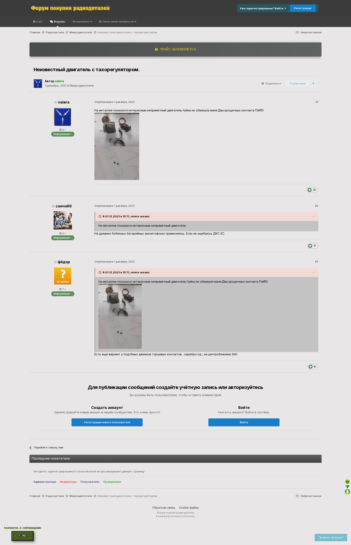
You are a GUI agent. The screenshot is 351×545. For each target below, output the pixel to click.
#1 (317, 101)
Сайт (39, 21)
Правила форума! (330, 537)
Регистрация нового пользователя (107, 422)
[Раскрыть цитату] (100, 216)
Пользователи (89, 481)
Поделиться (272, 83)
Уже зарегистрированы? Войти (262, 8)
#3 (316, 261)
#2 (316, 205)
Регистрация (302, 8)
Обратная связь (163, 507)
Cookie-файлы (189, 507)
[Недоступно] (120, 300)
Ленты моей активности (118, 21)
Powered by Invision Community (175, 516)
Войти (244, 422)
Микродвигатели (82, 85)
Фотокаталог (81, 21)
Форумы (59, 21)
